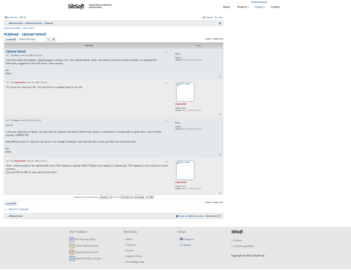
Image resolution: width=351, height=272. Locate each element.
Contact (275, 7)
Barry (177, 54)
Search (48, 39)
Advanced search (53, 39)
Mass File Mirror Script (88, 258)
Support (259, 7)
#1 (8, 55)
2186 (183, 108)
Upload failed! (16, 51)
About (226, 7)
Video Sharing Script (86, 245)
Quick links (13, 17)
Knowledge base (135, 261)
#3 (8, 120)
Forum (129, 250)
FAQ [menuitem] (24, 17)
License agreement (244, 246)
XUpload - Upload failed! (25, 34)
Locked (9, 39)
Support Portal (134, 256)
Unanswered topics (12, 28)
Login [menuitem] (220, 17)
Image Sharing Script (86, 252)
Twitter (187, 245)
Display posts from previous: (86, 197)
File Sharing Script (85, 239)
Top (220, 76)
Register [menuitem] (209, 17)
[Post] (11, 55)
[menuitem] (220, 23)
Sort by (116, 197)
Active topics (28, 28)
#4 (8, 161)
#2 (8, 82)
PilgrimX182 (180, 104)
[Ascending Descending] (141, 197)
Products (242, 7)
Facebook (188, 239)
